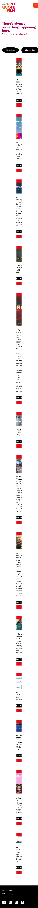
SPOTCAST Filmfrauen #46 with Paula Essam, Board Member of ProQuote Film (20, 806)
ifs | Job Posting (17, 433)
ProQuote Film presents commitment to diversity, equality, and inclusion (20, 561)
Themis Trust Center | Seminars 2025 (20, 697)
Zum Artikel (20, 100)
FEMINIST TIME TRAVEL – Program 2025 (20, 270)
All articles (10, 50)
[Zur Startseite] (8, 7)
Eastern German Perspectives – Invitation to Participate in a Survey (20, 855)
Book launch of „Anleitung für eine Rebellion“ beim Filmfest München (20, 89)
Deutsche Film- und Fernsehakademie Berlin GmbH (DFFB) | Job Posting (20, 743)
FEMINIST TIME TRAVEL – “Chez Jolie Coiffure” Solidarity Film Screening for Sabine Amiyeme (20, 644)
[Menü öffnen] (36, 5)
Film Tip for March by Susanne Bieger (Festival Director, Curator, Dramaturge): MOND (20, 341)
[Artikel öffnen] (19, 68)
